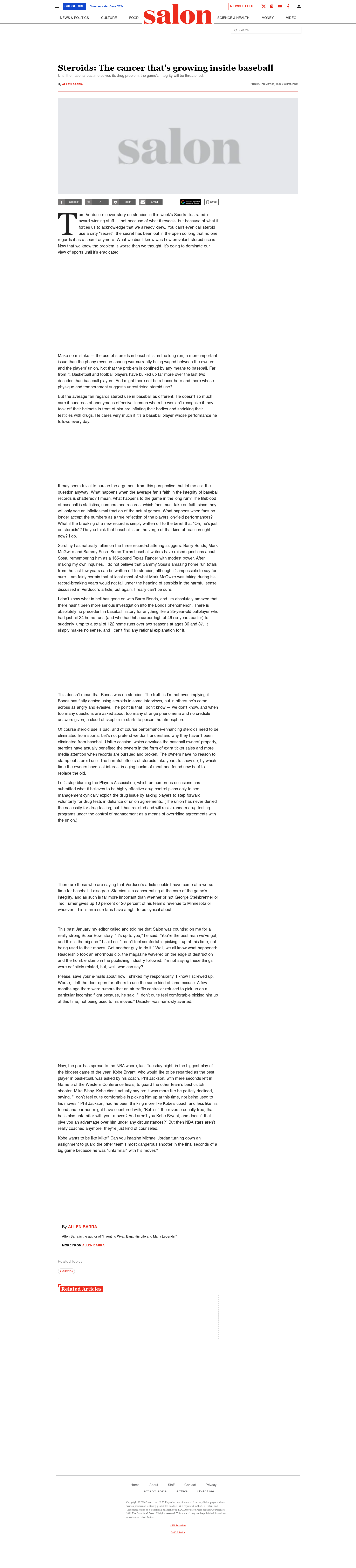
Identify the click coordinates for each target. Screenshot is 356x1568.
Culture (109, 18)
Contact (190, 1485)
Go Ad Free (205, 1491)
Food (134, 18)
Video (291, 18)
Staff (171, 1485)
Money (268, 18)
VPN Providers (178, 1526)
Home (135, 1485)
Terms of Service (154, 1491)
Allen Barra (72, 84)
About (153, 1485)
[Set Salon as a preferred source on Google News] (190, 202)
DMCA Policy (178, 1533)
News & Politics (74, 18)
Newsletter (241, 6)
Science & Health (233, 18)
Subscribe (74, 6)
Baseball (66, 1271)
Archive (181, 1491)
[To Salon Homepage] (178, 14)
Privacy (211, 1485)
